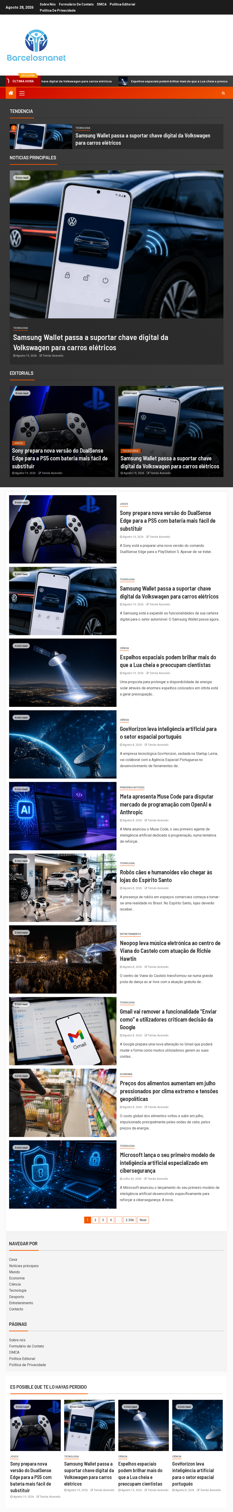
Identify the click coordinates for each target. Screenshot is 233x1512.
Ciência (17, 328)
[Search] (223, 93)
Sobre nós (48, 4)
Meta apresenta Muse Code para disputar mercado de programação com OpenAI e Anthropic (167, 804)
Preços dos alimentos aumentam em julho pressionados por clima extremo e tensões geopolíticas (169, 1090)
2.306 (130, 1220)
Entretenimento (130, 934)
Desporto (16, 1297)
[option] (117, 136)
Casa (13, 1259)
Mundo (14, 1272)
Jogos (18, 443)
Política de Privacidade (58, 10)
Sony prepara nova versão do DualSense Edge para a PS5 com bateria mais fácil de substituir (60, 458)
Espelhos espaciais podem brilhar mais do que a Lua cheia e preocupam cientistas (114, 81)
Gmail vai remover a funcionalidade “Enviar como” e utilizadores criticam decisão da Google (168, 1019)
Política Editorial (122, 4)
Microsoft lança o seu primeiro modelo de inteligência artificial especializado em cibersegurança (167, 1162)
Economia (126, 1074)
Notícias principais (24, 1266)
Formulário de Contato (76, 4)
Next (143, 1220)
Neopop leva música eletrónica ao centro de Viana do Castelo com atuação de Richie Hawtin (170, 950)
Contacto (16, 1309)
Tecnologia (83, 128)
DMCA (101, 4)
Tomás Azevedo (53, 355)
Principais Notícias (132, 787)
